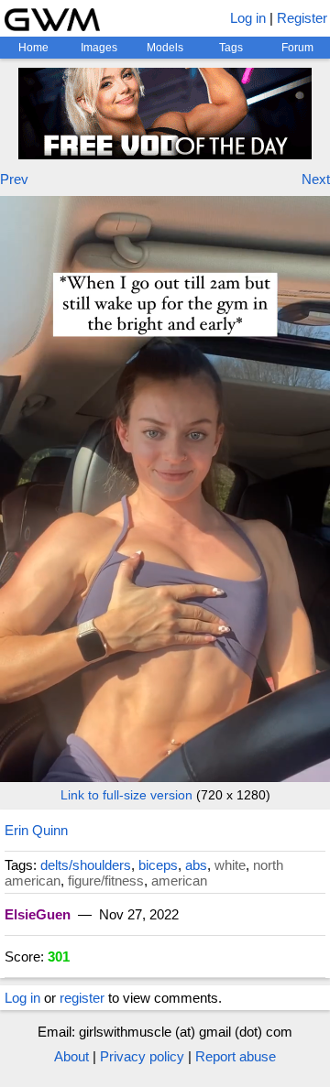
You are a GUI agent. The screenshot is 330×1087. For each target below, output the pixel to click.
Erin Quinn (36, 830)
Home (33, 47)
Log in (248, 18)
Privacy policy (142, 1056)
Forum (297, 47)
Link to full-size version (126, 795)
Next (316, 179)
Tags (231, 47)
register (82, 997)
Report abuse (235, 1056)
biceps (158, 865)
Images (99, 47)
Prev (14, 179)
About (71, 1056)
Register (302, 18)
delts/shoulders (85, 865)
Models (165, 47)
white (230, 865)
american (179, 880)
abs (196, 865)
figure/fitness (106, 880)
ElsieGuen (38, 914)
